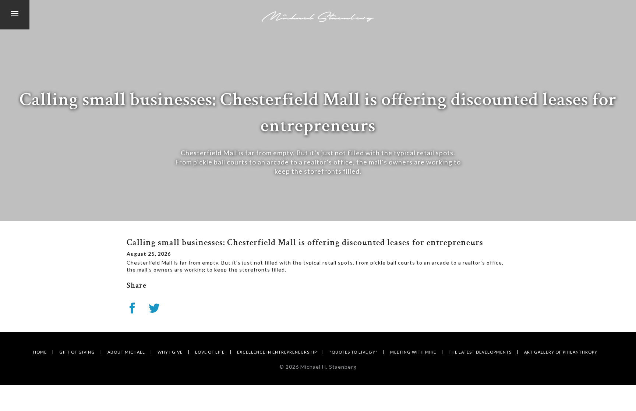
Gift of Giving (77, 352)
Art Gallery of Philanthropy (560, 352)
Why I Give (170, 352)
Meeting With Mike (413, 352)
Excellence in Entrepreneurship (277, 352)
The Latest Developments (480, 352)
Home (40, 352)
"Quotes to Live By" (353, 352)
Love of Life (210, 352)
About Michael (126, 352)
